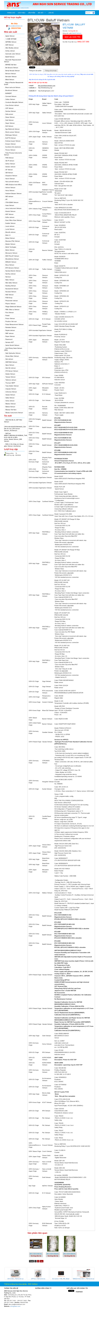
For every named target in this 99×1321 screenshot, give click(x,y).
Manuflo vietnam (10, 232)
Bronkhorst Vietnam (11, 90)
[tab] (35, 70)
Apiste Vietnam (10, 36)
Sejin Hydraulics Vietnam (13, 353)
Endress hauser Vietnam (12, 141)
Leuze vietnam (9, 226)
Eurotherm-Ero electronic (13, 147)
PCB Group (8, 298)
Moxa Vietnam (9, 265)
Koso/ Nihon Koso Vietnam (13, 220)
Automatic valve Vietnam (12, 54)
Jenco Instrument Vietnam (13, 208)
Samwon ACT (9, 342)
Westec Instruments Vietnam (14, 413)
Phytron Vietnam (10, 303)
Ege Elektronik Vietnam (12, 129)
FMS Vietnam (9, 158)
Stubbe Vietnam (10, 374)
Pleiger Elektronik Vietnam (13, 306)
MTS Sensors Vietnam (12, 268)
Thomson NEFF (10, 383)
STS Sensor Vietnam (11, 371)
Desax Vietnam (10, 117)
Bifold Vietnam (9, 79)
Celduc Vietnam (10, 99)
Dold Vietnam (9, 120)
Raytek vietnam (10, 330)
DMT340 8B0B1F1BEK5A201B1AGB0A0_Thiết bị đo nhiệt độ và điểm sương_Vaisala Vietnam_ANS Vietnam (15, 437)
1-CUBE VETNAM (10, 39)
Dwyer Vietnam (10, 123)
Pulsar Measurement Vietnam (14, 324)
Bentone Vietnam (10, 73)
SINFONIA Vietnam (11, 362)
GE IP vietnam (9, 161)
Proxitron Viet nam (11, 321)
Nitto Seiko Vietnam (11, 283)
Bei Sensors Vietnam (11, 68)
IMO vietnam (9, 196)
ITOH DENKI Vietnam (11, 202)
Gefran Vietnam (10, 164)
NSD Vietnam (9, 295)
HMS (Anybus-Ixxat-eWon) (13, 184)
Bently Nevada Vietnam (12, 71)
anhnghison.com (15, 1306)
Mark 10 (7, 235)
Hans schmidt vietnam (12, 181)
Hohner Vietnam (10, 187)
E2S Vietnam (9, 126)
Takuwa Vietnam (10, 377)
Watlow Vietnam (10, 407)
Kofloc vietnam (9, 217)
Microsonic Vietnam (11, 253)
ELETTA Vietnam (10, 138)
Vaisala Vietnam (10, 395)
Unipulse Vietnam (10, 389)
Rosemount (8, 339)
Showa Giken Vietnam (12, 356)
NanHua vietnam (10, 274)
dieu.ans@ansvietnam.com (15, 26)
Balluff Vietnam (10, 57)
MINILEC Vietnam (10, 262)
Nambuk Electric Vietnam (13, 271)
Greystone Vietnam (11, 176)
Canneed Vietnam (10, 96)
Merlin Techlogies (10, 247)
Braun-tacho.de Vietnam (12, 87)
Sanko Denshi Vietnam (12, 345)
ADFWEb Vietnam (10, 42)
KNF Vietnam (9, 214)
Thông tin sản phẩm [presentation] (35, 70)
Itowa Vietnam (9, 205)
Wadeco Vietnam (10, 404)
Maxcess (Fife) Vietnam (12, 241)
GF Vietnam (9, 170)
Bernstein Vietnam (11, 76)
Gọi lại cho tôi (72, 37)
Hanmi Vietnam (10, 179)
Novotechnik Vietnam (11, 289)
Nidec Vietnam (9, 280)
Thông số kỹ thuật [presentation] (50, 70)
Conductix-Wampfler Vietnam (14, 102)
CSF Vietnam (9, 108)
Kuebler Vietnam (10, 223)
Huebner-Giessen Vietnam (13, 193)
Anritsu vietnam (10, 51)
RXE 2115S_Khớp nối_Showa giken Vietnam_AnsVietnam (14, 445)
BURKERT (8, 93)
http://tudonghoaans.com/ (46, 91)
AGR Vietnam (9, 45)
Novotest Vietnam (10, 292)
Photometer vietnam (11, 301)
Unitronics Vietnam (11, 392)
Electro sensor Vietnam (12, 132)
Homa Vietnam (10, 190)
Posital (7, 315)
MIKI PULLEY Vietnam (12, 256)
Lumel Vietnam (10, 229)
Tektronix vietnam (10, 380)
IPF (6, 199)
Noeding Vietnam (10, 286)
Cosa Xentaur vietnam (12, 105)
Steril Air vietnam (10, 368)
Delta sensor (9, 114)
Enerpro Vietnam (10, 144)
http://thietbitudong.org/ (45, 88)
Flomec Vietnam (10, 150)
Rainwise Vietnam (10, 327)
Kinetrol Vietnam (10, 211)
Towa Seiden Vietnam (12, 386)
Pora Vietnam (9, 312)
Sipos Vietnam (9, 365)
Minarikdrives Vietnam (12, 259)
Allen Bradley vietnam (12, 48)
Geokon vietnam (10, 167)
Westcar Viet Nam (10, 410)
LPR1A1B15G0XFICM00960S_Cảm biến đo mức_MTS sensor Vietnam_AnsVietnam (15, 428)
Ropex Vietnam (10, 336)
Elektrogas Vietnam (11, 135)
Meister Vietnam (10, 244)
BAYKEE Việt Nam (11, 65)
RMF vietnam (9, 333)
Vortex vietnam (10, 401)
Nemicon (8, 277)
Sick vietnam (9, 359)
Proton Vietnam (10, 318)
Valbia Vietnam (10, 398)
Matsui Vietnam (10, 238)
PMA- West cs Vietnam (12, 309)
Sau (41, 1261)
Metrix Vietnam (10, 250)
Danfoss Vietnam (10, 111)
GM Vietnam (9, 173)
